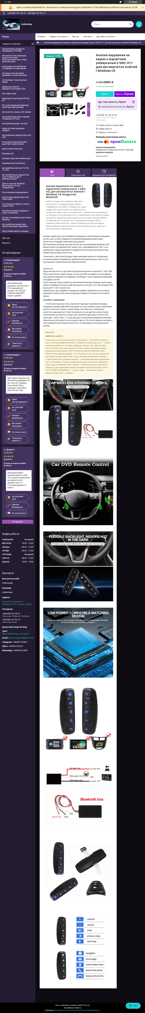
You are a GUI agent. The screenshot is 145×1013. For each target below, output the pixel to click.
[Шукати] (130, 24)
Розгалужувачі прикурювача (15, 192)
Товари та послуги (57, 36)
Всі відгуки (18, 522)
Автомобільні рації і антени (14, 123)
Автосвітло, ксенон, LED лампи (16, 112)
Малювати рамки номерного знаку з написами (15, 212)
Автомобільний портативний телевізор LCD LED (15, 118)
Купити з (120, 94)
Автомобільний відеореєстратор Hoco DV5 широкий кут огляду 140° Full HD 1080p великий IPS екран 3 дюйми (17, 289)
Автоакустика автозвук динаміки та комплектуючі (14, 74)
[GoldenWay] (11, 24)
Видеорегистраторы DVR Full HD (15, 99)
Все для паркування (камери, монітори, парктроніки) (15, 106)
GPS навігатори (9, 93)
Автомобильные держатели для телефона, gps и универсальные (15, 177)
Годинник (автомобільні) (13, 163)
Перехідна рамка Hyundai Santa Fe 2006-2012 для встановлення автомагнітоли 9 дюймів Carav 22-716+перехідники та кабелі (18, 480)
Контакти (87, 36)
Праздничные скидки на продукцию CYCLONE (13, 50)
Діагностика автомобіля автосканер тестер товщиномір (13, 185)
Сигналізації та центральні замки (14, 81)
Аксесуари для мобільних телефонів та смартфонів (14, 67)
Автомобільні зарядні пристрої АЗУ (16, 136)
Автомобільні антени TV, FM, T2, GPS (15, 169)
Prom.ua (86, 1005)
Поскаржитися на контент (66, 1010)
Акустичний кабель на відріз (15, 231)
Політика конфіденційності (89, 1010)
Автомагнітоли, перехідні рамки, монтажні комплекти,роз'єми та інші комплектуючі (14, 58)
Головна (41, 36)
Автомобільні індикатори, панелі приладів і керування (15, 225)
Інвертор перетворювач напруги (13, 129)
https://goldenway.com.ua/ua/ (15, 634)
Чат (135, 1006)
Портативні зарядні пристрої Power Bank (15, 198)
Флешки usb (8, 153)
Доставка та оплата (105, 36)
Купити (105, 94)
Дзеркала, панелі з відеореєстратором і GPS (14, 88)
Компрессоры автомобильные (16, 158)
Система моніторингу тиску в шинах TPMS (15, 205)
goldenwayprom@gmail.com (20, 638)
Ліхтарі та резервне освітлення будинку (16, 218)
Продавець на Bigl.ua (72, 1008)
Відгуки (6, 243)
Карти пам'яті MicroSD (12, 149)
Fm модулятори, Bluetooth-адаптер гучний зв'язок (14, 143)
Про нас (75, 36)
